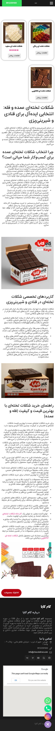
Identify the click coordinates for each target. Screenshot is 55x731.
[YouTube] (38, 657)
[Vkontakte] (27, 657)
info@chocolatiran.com (38, 652)
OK (16, 680)
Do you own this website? (37, 680)
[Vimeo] (32, 657)
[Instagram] (47, 716)
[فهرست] (51, 3)
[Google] (43, 657)
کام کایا (40, 619)
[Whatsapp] (47, 700)
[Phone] (47, 708)
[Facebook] (49, 657)
